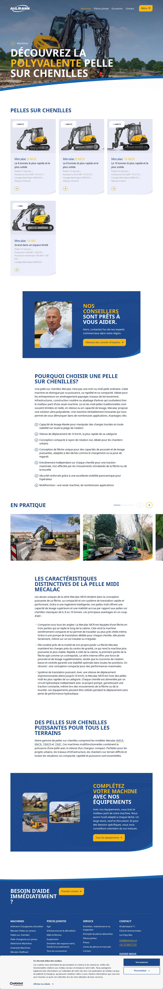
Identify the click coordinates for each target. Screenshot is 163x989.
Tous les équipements (107, 837)
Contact (130, 8)
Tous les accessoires (57, 950)
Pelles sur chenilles (20, 934)
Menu (144, 8)
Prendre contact (70, 891)
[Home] (20, 8)
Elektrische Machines (21, 943)
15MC (58, 744)
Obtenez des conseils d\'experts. (103, 342)
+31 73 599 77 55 (128, 944)
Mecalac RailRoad (19, 951)
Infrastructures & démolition (61, 930)
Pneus (86, 942)
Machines (86, 8)
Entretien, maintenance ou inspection (96, 928)
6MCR (119, 740)
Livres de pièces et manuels (97, 946)
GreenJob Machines (20, 947)
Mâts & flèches (54, 934)
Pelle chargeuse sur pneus (23, 939)
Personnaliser (140, 970)
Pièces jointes (101, 8)
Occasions (117, 8)
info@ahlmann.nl (128, 940)
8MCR (38, 744)
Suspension (52, 939)
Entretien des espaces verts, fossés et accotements (61, 945)
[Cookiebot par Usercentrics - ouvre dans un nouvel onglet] (16, 984)
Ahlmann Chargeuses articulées (26, 926)
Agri (49, 926)
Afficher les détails (41, 984)
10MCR (47, 744)
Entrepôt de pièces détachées (98, 933)
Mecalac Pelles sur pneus (23, 930)
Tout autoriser (141, 962)
